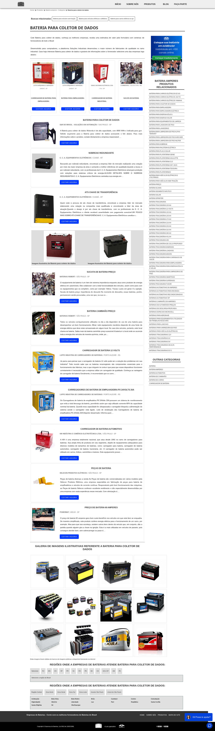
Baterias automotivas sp (159, 298)
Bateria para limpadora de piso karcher (166, 137)
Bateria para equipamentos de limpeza (165, 121)
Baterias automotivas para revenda (164, 291)
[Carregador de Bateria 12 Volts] (43, 372)
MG (49, 671)
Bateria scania (155, 188)
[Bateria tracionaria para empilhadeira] (150, 571)
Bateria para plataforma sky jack (163, 165)
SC (74, 671)
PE (86, 671)
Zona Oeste (61, 692)
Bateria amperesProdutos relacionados (166, 84)
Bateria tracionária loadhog (161, 250)
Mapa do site (174, 715)
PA (120, 671)
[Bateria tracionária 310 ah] (47, 606)
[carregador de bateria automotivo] (43, 451)
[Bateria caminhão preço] (43, 333)
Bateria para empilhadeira (160, 107)
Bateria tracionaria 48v (159, 240)
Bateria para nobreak (158, 144)
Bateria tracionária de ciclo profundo (165, 243)
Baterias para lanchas (158, 324)
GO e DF (106, 671)
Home (142, 715)
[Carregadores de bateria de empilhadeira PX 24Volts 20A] (43, 411)
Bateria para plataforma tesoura (163, 168)
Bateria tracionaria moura (160, 254)
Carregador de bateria (159, 383)
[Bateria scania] (150, 640)
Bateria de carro (156, 380)
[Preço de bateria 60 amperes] (43, 529)
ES (55, 671)
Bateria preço (155, 184)
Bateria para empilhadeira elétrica (164, 111)
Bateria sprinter (156, 198)
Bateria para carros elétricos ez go (122, 19)
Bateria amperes (156, 369)
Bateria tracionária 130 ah (160, 212)
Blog (166, 4)
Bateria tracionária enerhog (161, 247)
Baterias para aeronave (159, 315)
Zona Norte (49, 692)
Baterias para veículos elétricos (163, 331)
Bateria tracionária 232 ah (160, 226)
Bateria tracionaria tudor (160, 284)
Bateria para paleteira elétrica (162, 148)
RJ (43, 671)
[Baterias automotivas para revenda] (81, 571)
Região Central (36, 692)
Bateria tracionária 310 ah (160, 230)
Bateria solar (155, 195)
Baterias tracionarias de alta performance (161, 346)
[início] (37, 4)
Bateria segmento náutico (160, 191)
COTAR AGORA (43, 109)
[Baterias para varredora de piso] (47, 571)
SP (61, 671)
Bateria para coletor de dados (162, 104)
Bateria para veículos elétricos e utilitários (93, 19)
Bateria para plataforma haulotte (163, 158)
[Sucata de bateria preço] (43, 294)
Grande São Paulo (97, 692)
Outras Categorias (166, 359)
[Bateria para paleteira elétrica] (81, 606)
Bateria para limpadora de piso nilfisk (165, 141)
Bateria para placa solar (159, 151)
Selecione (34, 671)
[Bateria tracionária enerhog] (116, 640)
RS (80, 671)
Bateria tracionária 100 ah (160, 205)
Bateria (152, 366)
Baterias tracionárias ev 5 (160, 350)
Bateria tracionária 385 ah (160, 233)
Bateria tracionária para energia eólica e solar (166, 267)
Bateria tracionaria (157, 202)
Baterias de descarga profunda (163, 308)
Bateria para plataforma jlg (161, 161)
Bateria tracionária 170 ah (160, 219)
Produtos (150, 4)
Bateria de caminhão (157, 376)
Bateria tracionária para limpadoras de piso (166, 272)
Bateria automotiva (157, 373)
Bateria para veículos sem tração (64, 19)
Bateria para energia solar (160, 118)
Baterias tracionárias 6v (159, 338)
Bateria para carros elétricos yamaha (165, 100)
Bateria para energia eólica (160, 114)
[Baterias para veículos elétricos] (150, 606)
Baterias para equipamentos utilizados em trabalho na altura (165, 320)
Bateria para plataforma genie (162, 155)
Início (118, 4)
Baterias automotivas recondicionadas (166, 294)
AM (114, 671)
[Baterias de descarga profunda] (116, 571)
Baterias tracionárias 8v (159, 342)
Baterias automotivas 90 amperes (163, 287)
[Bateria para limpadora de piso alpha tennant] (81, 640)
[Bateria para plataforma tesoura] (47, 640)
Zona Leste (83, 692)
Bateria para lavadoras (159, 128)
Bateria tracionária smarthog (162, 277)
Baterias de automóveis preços (162, 305)
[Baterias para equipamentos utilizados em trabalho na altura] (116, 606)
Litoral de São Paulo (114, 692)
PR (67, 671)
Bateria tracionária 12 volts (161, 209)
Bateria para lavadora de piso (161, 125)
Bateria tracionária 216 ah (160, 223)
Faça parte (180, 4)
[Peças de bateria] (43, 490)
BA (92, 671)
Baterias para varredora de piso (163, 328)
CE (98, 671)
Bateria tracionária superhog (162, 280)
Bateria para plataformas (160, 172)
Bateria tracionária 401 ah (160, 237)
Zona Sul (72, 692)
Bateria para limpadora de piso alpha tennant (164, 133)
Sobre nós (132, 4)
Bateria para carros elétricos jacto (165, 97)
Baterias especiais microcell (161, 312)
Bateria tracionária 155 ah (160, 216)
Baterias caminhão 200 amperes (162, 301)
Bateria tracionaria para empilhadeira (165, 263)
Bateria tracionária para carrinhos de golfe (165, 258)
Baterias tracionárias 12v (160, 335)
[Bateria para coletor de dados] (59, 246)
